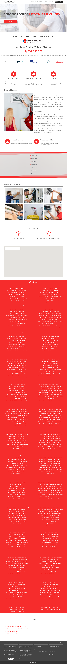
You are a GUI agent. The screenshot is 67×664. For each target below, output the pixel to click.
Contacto (51, 1)
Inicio (32, 1)
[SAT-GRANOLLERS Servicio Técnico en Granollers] (9, 2)
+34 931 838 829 (48, 242)
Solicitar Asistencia (59, 1)
